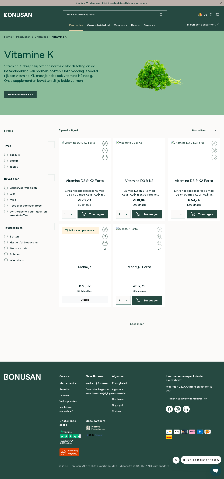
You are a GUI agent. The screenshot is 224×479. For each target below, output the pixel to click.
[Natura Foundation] (95, 428)
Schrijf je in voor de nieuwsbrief (188, 398)
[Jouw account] (211, 14)
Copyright (117, 405)
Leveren (64, 395)
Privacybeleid (119, 383)
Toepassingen (13, 227)
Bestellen (64, 389)
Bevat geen (11, 179)
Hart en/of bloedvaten (24, 242)
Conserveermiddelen (23, 188)
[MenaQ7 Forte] (139, 244)
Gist (12, 194)
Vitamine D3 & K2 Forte (85, 180)
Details (84, 299)
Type (7, 146)
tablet (14, 166)
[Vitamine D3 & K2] (139, 158)
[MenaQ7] (85, 244)
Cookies (116, 411)
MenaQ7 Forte (139, 266)
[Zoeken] (163, 14)
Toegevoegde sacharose (26, 205)
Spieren (15, 254)
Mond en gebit (19, 248)
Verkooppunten (68, 401)
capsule (15, 155)
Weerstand (17, 260)
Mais (13, 199)
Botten (14, 236)
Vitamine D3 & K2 (139, 180)
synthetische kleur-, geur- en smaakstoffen (28, 213)
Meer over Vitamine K (20, 94)
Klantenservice (67, 383)
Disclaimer (118, 399)
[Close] (221, 3)
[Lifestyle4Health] (97, 435)
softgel (14, 161)
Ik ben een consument (201, 24)
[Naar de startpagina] (18, 15)
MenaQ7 (85, 266)
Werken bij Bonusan (97, 383)
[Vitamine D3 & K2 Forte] (85, 158)
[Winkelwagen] (217, 14)
